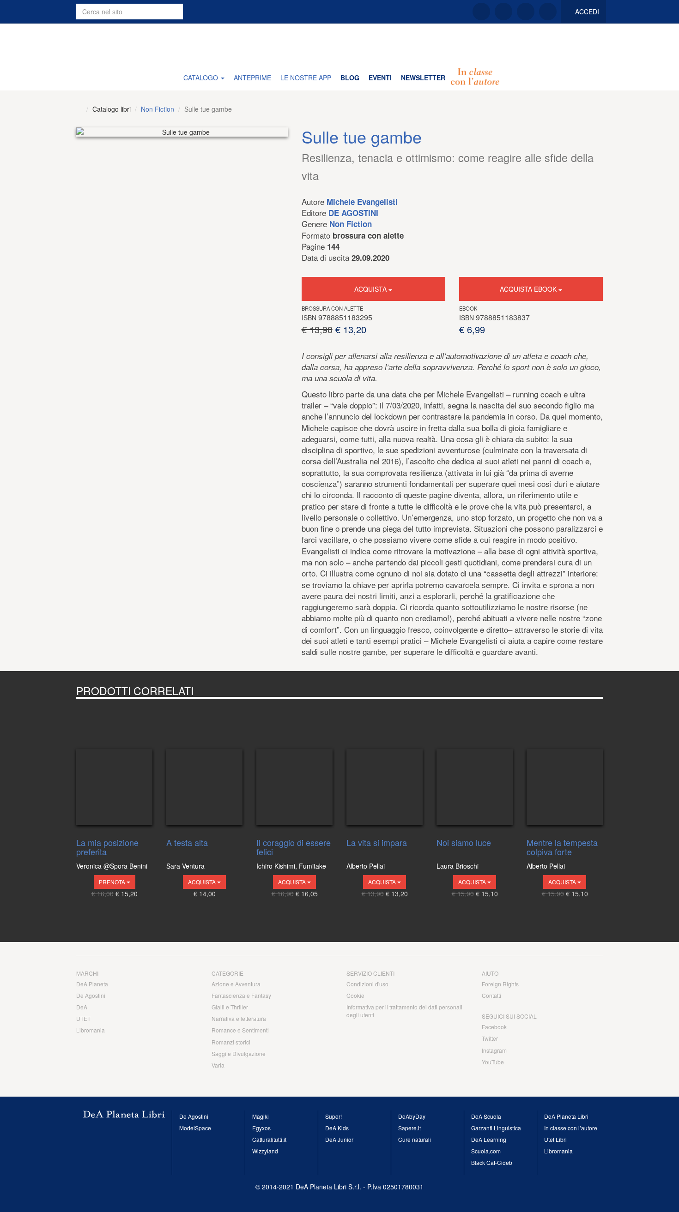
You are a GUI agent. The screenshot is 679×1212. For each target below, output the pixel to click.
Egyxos (261, 1128)
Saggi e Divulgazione (239, 1053)
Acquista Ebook (529, 289)
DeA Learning (488, 1139)
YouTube (493, 1062)
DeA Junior (339, 1139)
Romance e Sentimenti (240, 1030)
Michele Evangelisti (362, 201)
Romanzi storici (231, 1042)
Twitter (490, 1038)
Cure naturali (414, 1139)
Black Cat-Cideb (491, 1162)
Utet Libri (555, 1139)
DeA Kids (337, 1128)
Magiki (260, 1116)
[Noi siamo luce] (474, 766)
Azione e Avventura (236, 984)
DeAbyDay (411, 1116)
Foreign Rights (500, 984)
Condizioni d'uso (367, 984)
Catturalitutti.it (269, 1139)
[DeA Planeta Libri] (79, 109)
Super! (333, 1116)
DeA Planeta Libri (339, 44)
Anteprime (252, 77)
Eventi (380, 77)
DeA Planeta (92, 984)
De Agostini (353, 212)
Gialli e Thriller (230, 1007)
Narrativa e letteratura (239, 1018)
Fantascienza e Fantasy (241, 995)
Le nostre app (305, 77)
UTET (83, 1018)
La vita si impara (376, 843)
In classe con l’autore (570, 1128)
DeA (81, 1007)
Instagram (494, 1050)
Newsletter (423, 77)
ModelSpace (195, 1128)
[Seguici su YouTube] (548, 11)
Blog (349, 77)
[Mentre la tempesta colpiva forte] (565, 766)
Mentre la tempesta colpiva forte (562, 847)
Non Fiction (157, 109)
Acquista (371, 289)
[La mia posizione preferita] (114, 766)
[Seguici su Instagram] (525, 11)
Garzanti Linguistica (496, 1128)
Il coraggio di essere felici (293, 847)
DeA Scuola (486, 1116)
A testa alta (187, 843)
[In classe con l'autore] (475, 77)
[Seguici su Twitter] (503, 11)
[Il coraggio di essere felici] (294, 766)
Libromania (90, 1030)
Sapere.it (409, 1128)
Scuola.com (486, 1151)
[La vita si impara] (384, 766)
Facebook (494, 1027)
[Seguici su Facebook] (481, 11)
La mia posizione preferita (107, 847)
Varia (218, 1065)
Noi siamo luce (463, 843)
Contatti (491, 995)
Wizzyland (265, 1151)
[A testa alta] (204, 766)
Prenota (113, 882)
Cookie (355, 995)
